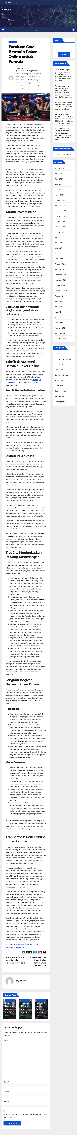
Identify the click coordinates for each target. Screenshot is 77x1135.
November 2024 (61, 280)
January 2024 (60, 333)
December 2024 (61, 275)
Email (6, 1092)
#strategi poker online (29, 86)
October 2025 (60, 221)
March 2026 (59, 195)
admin (20, 68)
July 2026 (58, 174)
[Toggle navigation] (37, 29)
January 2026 (60, 205)
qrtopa (6, 10)
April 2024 (58, 317)
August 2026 (59, 168)
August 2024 (59, 296)
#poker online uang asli (24, 83)
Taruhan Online (60, 391)
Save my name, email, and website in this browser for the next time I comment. (25, 1115)
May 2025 (58, 248)
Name (6, 1082)
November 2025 (61, 216)
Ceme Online (60, 370)
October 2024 (60, 285)
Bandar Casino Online (63, 359)
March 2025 (59, 259)
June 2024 (59, 307)
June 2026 (59, 179)
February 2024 (60, 328)
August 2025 (59, 232)
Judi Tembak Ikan (61, 375)
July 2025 (58, 237)
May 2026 (58, 184)
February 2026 (60, 200)
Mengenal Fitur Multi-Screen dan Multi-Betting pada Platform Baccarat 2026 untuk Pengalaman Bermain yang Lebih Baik (64, 119)
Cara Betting (59, 364)
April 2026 (58, 189)
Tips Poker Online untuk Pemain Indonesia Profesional (15, 960)
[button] (70, 30)
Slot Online (59, 386)
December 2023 (61, 338)
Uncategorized (60, 402)
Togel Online (59, 396)
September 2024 (61, 291)
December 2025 (61, 211)
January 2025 (60, 269)
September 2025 (61, 227)
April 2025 (58, 253)
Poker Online (13, 41)
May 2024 (58, 312)
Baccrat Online (60, 354)
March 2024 (59, 323)
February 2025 (60, 264)
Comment (7, 1040)
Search (57, 40)
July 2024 (58, 301)
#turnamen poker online (34, 89)
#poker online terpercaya (30, 80)
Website (6, 1101)
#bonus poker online (29, 74)
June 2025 (59, 243)
